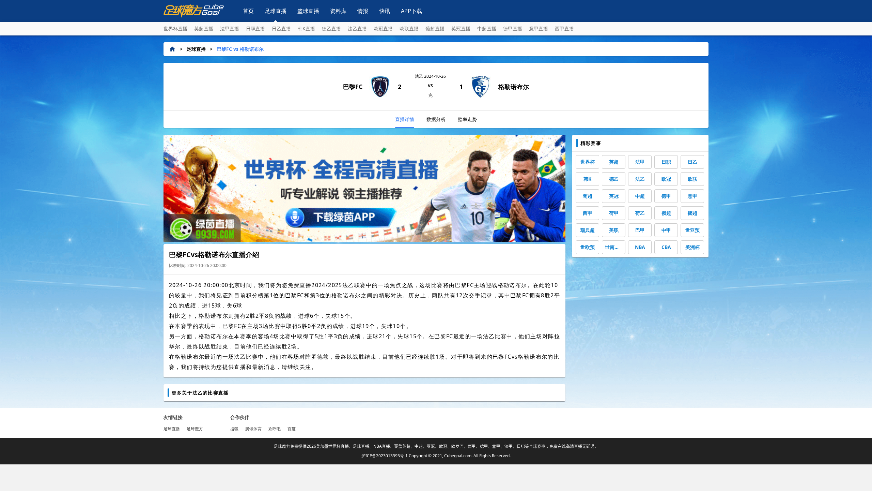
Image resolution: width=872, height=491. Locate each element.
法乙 (640, 179)
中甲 (666, 230)
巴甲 (640, 230)
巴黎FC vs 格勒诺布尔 (240, 49)
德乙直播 (331, 28)
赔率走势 (467, 119)
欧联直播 (409, 28)
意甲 (692, 196)
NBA (640, 247)
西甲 (587, 213)
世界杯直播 (175, 28)
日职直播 (255, 28)
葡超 (587, 196)
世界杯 (587, 162)
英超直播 (203, 28)
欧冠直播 (383, 28)
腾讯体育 (253, 429)
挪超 (692, 213)
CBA (666, 247)
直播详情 (404, 119)
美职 (614, 230)
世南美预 (614, 247)
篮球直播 (308, 11)
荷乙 (640, 213)
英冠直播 (460, 28)
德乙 (614, 179)
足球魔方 (195, 429)
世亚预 (692, 230)
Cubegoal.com (457, 456)
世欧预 (587, 247)
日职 (666, 162)
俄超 (666, 213)
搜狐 (234, 429)
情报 (362, 11)
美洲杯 (692, 247)
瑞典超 (587, 230)
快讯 (384, 11)
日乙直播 (281, 28)
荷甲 (614, 213)
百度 (291, 429)
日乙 (692, 162)
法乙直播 (357, 28)
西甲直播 (564, 28)
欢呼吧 (274, 429)
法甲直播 (229, 28)
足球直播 (275, 11)
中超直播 (486, 28)
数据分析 (436, 119)
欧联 (692, 179)
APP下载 (411, 11)
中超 (640, 196)
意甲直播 (538, 28)
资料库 (338, 11)
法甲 (640, 162)
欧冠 (666, 179)
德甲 (666, 196)
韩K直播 (306, 28)
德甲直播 (512, 28)
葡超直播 (435, 28)
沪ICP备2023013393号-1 (384, 456)
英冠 (614, 196)
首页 (248, 11)
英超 (614, 162)
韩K (587, 179)
